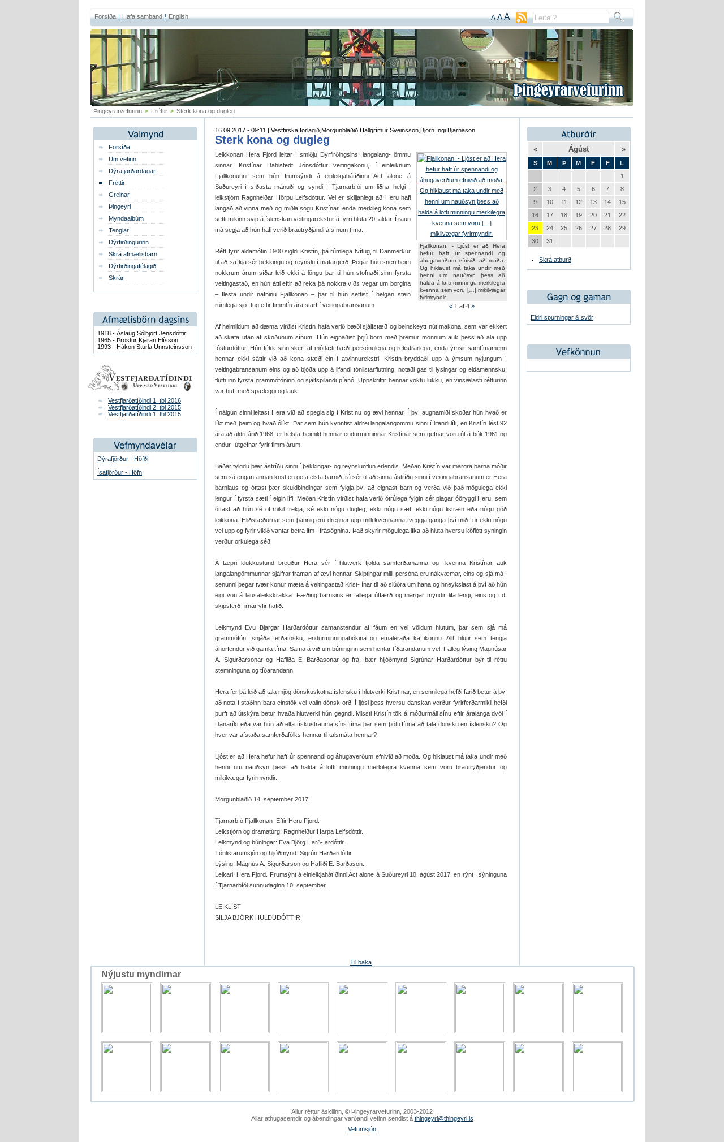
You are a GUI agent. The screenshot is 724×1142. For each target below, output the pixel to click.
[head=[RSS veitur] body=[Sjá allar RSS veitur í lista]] (521, 21)
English (178, 16)
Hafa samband (142, 16)
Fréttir (159, 110)
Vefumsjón (362, 1129)
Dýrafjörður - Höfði (122, 458)
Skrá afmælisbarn (133, 254)
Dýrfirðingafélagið (132, 265)
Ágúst (578, 149)
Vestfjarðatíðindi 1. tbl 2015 (144, 414)
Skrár (116, 277)
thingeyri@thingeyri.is (444, 1118)
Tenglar (119, 230)
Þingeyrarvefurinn (117, 110)
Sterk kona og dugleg (272, 139)
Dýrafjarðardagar (132, 170)
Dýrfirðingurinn (129, 242)
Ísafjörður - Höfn (119, 472)
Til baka (361, 962)
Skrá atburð (555, 259)
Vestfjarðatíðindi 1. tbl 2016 (144, 400)
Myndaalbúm (126, 218)
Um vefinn (122, 159)
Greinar (119, 194)
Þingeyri (120, 206)
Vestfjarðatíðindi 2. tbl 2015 (144, 407)
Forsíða (105, 16)
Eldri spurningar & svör (562, 317)
